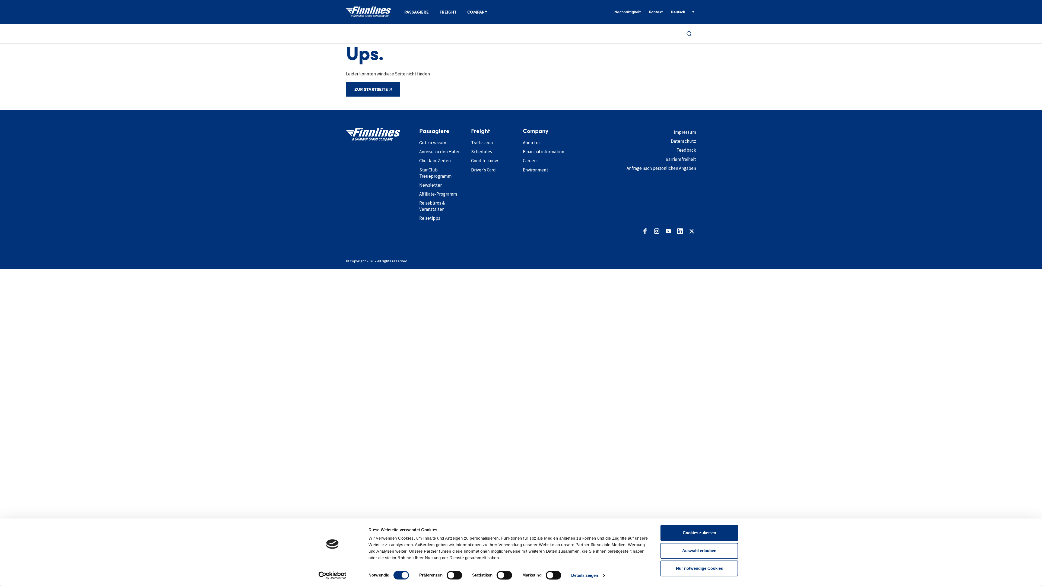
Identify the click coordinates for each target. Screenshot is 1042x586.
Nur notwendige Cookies (699, 568)
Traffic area (482, 143)
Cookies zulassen (699, 532)
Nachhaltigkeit (627, 11)
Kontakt (656, 11)
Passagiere (416, 12)
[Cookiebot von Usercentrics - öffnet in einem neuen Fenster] (332, 575)
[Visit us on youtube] (668, 231)
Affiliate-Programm (438, 194)
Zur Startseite (371, 89)
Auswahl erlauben (699, 550)
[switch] (454, 575)
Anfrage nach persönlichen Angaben (661, 168)
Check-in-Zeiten (435, 161)
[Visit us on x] (691, 231)
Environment (535, 170)
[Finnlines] (368, 11)
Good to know (484, 161)
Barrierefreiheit (681, 159)
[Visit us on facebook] (645, 231)
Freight (448, 12)
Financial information (543, 152)
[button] (689, 34)
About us (532, 143)
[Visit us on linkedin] (680, 231)
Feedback (686, 150)
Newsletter (430, 185)
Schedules (481, 152)
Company (477, 12)
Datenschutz (683, 141)
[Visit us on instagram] (656, 231)
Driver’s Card (483, 170)
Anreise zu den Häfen (439, 152)
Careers (530, 161)
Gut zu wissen (432, 143)
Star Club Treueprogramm (435, 173)
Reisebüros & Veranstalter (432, 206)
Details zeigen (584, 575)
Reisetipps (429, 218)
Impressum (685, 132)
